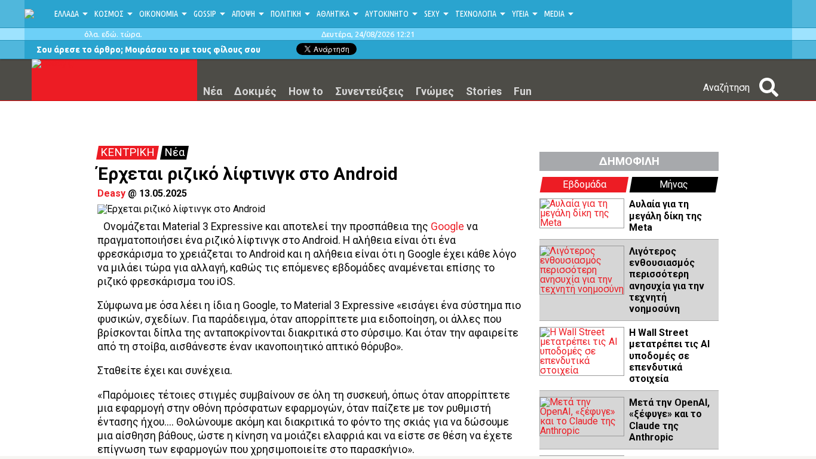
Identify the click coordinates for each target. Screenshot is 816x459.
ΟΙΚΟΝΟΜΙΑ (158, 14)
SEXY (432, 14)
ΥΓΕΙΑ (520, 14)
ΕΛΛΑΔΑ (66, 14)
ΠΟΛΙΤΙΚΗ (286, 14)
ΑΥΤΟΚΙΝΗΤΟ (387, 14)
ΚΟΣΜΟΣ (109, 14)
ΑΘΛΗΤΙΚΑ (333, 14)
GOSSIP (205, 14)
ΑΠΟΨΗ (243, 14)
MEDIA (554, 14)
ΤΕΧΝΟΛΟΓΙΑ (475, 14)
